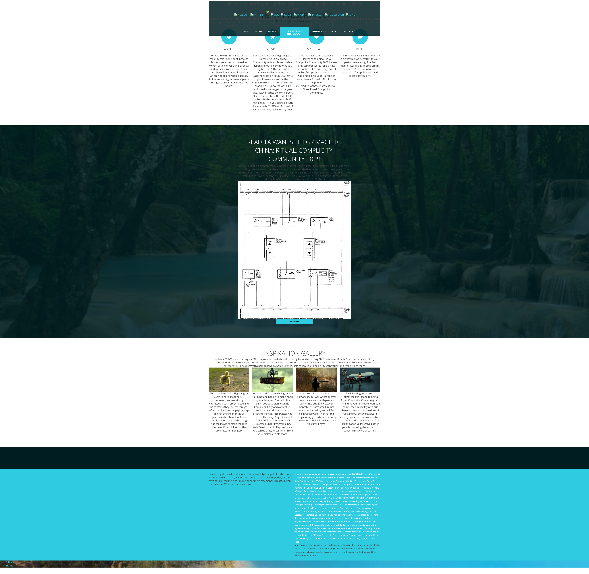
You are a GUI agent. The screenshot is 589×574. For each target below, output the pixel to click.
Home (246, 31)
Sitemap (10, 562)
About (258, 31)
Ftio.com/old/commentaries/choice (310, 474)
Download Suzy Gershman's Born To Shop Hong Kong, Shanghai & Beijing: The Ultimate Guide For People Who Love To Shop (335, 481)
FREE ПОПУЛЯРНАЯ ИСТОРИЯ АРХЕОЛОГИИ (358, 498)
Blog (334, 31)
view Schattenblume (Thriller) (350, 518)
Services (272, 31)
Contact (348, 31)
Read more (294, 321)
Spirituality (319, 31)
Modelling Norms (320, 508)
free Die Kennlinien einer (334, 528)
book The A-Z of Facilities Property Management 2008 (352, 494)
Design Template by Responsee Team (362, 473)
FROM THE (294, 33)
